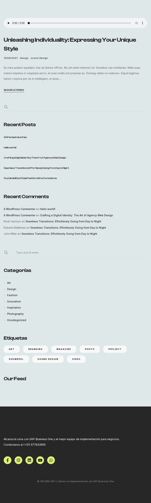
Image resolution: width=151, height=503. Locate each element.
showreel (16, 359)
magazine (64, 349)
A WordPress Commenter (19, 209)
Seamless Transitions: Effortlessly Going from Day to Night (36, 168)
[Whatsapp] (51, 460)
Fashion (12, 295)
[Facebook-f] (7, 460)
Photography (15, 313)
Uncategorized (16, 320)
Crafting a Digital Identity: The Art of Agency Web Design (35, 157)
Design (24, 58)
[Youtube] (40, 460)
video (76, 359)
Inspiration (14, 307)
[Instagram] (18, 460)
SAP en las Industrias (15, 137)
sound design (39, 58)
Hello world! (10, 147)
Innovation (14, 301)
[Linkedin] (29, 460)
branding (35, 349)
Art (9, 282)
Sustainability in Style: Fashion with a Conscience (30, 178)
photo (90, 349)
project (115, 349)
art (12, 349)
